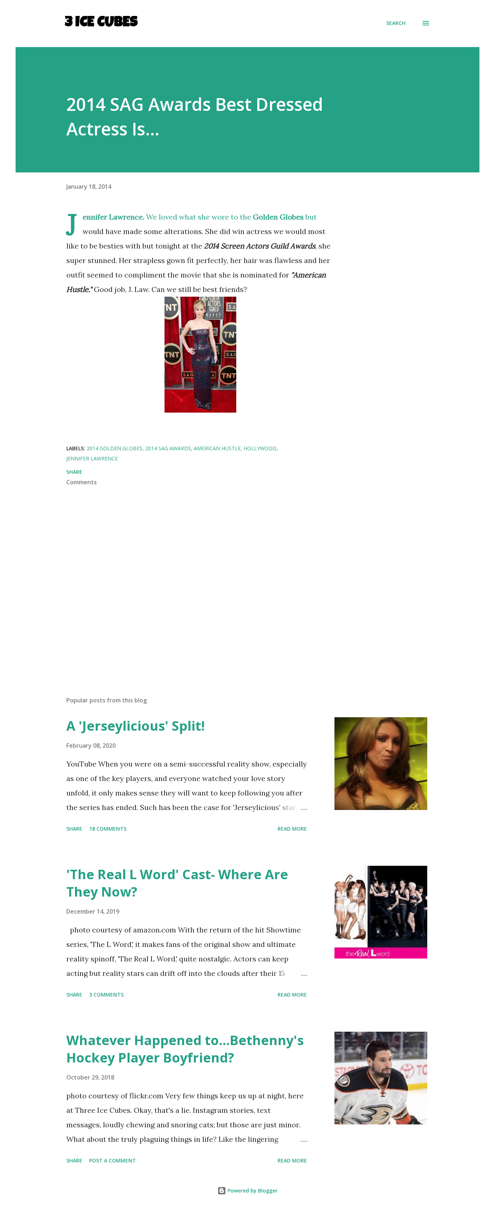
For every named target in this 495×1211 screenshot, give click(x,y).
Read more (292, 828)
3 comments (106, 994)
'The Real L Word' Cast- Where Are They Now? (177, 883)
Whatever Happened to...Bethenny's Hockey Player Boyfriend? (185, 1048)
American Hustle (217, 448)
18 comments (107, 828)
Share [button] (74, 471)
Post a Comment (112, 1160)
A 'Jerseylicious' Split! (135, 726)
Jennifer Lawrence (92, 458)
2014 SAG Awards (168, 448)
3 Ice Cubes (101, 23)
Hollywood (260, 448)
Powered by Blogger (252, 1190)
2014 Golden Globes (114, 448)
